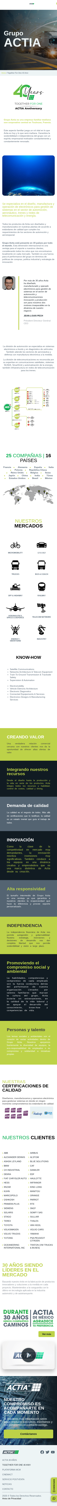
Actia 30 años (9, 1460)
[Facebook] (42, 1452)
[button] (28, 1355)
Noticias (7, 1484)
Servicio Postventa (13, 1479)
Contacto (7, 1489)
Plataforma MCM (11, 1470)
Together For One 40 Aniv (16, 1465)
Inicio (4, 73)
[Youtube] (53, 1452)
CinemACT (7, 1474)
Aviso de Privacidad (11, 1498)
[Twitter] (47, 1452)
